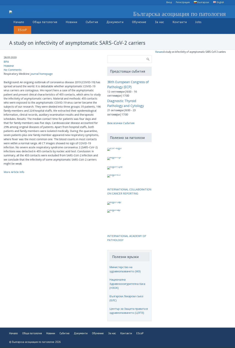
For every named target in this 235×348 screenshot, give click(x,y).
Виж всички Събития (120, 123)
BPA (6, 61)
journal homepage (41, 74)
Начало (159, 52)
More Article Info (14, 172)
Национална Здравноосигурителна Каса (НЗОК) (127, 283)
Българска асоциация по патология (179, 13)
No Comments (12, 69)
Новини (9, 65)
